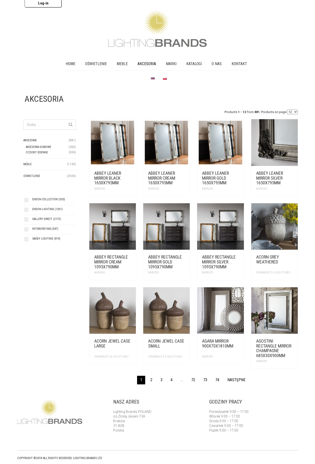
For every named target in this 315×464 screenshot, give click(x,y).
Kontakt (239, 63)
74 (217, 379)
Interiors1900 (45, 229)
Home (70, 63)
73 (205, 379)
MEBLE (122, 63)
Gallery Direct (46, 219)
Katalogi (194, 63)
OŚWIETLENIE (96, 63)
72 (193, 379)
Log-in (43, 3)
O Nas (217, 63)
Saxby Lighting (46, 238)
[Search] (71, 125)
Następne (236, 379)
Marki (171, 63)
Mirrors (99, 188)
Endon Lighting (47, 209)
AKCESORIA (147, 63)
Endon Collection (48, 199)
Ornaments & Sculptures (273, 272)
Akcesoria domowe (38, 147)
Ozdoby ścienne (37, 152)
